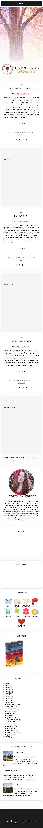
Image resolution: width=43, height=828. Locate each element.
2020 (7, 685)
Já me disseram (21, 342)
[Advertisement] (21, 32)
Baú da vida (21, 216)
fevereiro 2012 (12, 732)
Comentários (21, 135)
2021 (7, 683)
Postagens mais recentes (11, 458)
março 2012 (11, 730)
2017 (7, 692)
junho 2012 (11, 717)
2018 (7, 690)
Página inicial (11, 460)
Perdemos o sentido (21, 89)
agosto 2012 (11, 713)
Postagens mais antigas (31, 458)
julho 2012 (11, 715)
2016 (7, 694)
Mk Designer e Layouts (27, 822)
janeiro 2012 (11, 735)
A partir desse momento (22, 94)
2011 (7, 737)
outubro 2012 (12, 709)
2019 (7, 687)
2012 (21, 85)
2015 (7, 696)
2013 (7, 700)
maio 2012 (11, 726)
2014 (7, 698)
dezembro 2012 (12, 705)
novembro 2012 (12, 707)
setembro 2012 (12, 711)
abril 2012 (10, 728)
